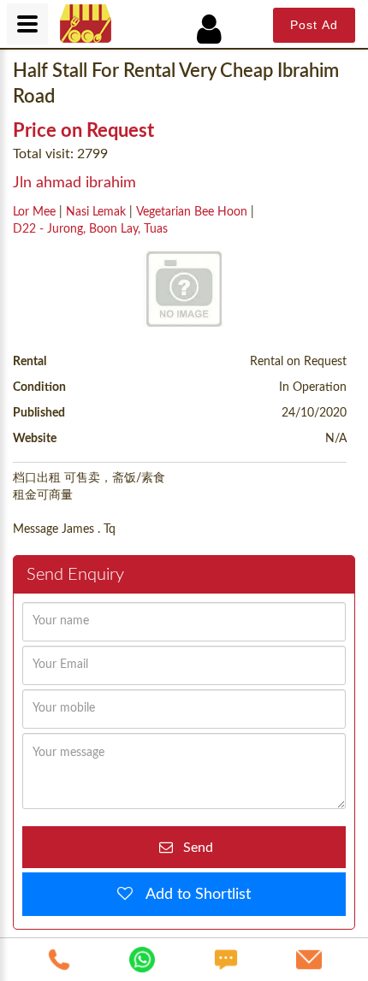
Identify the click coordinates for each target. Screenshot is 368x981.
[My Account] (218, 30)
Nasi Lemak (96, 212)
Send (193, 847)
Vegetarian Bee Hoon (191, 212)
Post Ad (314, 25)
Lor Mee (34, 212)
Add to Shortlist (192, 894)
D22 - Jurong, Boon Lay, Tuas (90, 229)
